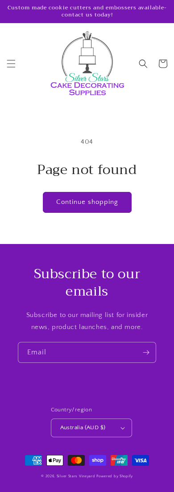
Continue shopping (87, 202)
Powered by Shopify (114, 476)
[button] (11, 63)
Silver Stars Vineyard (76, 476)
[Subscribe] (146, 352)
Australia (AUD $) (83, 427)
